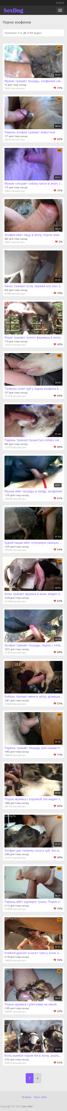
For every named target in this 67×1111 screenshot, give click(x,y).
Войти (60, 2)
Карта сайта (40, 1097)
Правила (26, 1097)
